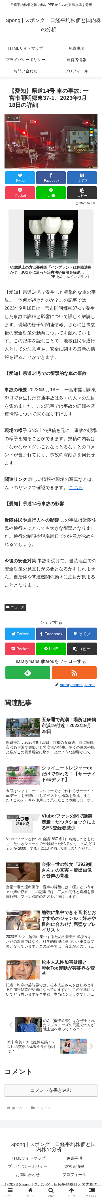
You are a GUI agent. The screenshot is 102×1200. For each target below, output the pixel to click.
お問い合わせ (28, 1174)
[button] (82, 192)
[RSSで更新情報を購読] (74, 672)
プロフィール (74, 1174)
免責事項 (74, 1158)
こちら (76, 487)
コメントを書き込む (51, 1090)
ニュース (17, 607)
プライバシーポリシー (28, 1166)
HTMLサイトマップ (27, 1158)
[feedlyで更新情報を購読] (27, 672)
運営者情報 (74, 1166)
